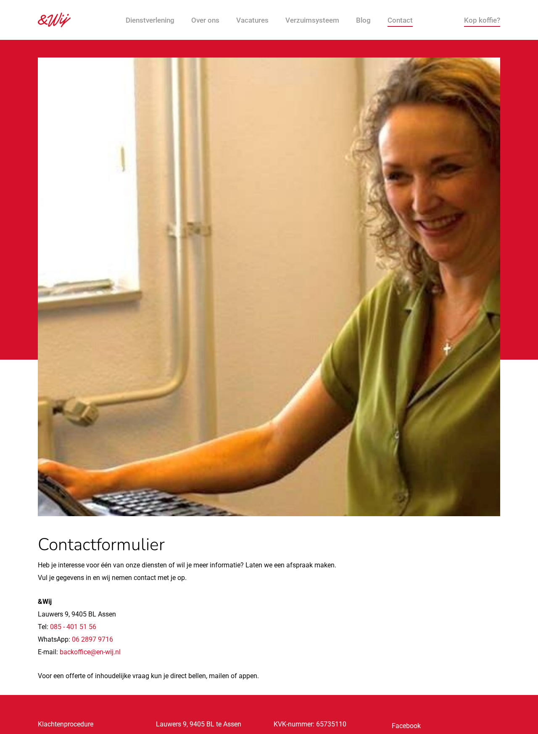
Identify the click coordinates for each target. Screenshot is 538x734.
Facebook (406, 726)
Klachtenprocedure (65, 724)
